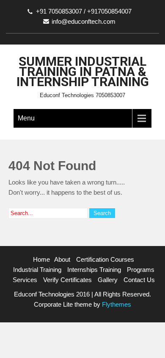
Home (41, 259)
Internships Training (94, 269)
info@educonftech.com (84, 21)
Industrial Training (37, 269)
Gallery (108, 279)
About (62, 259)
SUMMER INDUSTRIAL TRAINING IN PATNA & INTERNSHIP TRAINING (82, 71)
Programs (140, 269)
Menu (26, 118)
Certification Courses (105, 259)
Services (25, 279)
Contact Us (139, 279)
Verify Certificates (67, 279)
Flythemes (115, 304)
